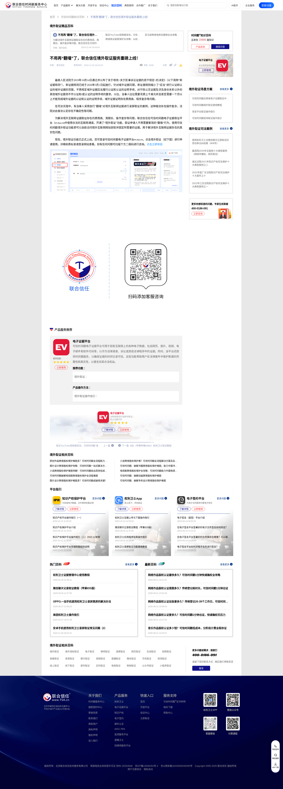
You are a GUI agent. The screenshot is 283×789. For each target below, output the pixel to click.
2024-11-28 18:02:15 (62, 633)
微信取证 (131, 658)
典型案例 (129, 5)
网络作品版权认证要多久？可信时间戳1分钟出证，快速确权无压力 (187, 614)
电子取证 (89, 651)
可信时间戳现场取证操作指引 (207, 118)
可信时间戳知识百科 (73, 17)
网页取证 (136, 651)
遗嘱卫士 (119, 740)
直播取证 (116, 658)
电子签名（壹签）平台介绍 (191, 517)
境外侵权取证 (72, 651)
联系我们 (93, 718)
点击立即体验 (154, 144)
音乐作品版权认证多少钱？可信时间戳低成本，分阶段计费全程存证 (187, 628)
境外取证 (54, 651)
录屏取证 (120, 651)
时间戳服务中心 (96, 701)
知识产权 (119, 712)
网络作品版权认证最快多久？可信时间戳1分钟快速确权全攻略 (184, 575)
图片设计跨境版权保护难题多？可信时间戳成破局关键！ (78, 480)
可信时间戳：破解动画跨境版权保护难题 (140, 475)
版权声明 (93, 735)
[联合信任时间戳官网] (26, 5)
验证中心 (104, 5)
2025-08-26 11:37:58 (62, 593)
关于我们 (152, 5)
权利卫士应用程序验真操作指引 (131, 537)
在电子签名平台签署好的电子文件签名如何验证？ (202, 527)
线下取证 (69, 665)
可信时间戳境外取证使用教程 (207, 105)
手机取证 (146, 658)
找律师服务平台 (122, 745)
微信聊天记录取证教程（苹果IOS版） (134, 527)
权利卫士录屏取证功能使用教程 (131, 546)
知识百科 (116, 5)
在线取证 (151, 651)
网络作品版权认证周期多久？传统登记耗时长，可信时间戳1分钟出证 (188, 588)
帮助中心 (168, 712)
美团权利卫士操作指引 (66, 614)
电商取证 (116, 665)
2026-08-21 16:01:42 (157, 580)
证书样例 (174, 701)
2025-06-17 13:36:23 (62, 606)
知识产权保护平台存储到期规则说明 (71, 546)
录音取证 (69, 658)
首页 (56, 5)
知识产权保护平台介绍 (64, 527)
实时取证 (100, 665)
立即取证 (145, 718)
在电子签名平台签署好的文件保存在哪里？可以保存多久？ (203, 537)
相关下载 (168, 707)
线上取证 (54, 665)
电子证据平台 (121, 707)
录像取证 (54, 658)
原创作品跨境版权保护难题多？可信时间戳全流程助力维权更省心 (79, 461)
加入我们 (93, 740)
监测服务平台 (121, 734)
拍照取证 (166, 651)
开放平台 (92, 5)
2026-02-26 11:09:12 (62, 580)
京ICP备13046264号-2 (146, 766)
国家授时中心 (95, 707)
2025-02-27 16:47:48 (62, 620)
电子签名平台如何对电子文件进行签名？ (197, 546)
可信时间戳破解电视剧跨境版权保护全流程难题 (74, 475)
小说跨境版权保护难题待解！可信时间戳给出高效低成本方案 (79, 470)
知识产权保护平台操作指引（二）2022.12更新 (76, 537)
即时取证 (85, 665)
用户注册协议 (134, 769)
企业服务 (250, 5)
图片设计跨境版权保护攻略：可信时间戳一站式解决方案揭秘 (79, 465)
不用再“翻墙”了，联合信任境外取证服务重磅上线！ (120, 17)
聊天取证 (85, 658)
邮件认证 (119, 724)
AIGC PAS (119, 729)
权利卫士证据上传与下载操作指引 (132, 517)
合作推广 (140, 5)
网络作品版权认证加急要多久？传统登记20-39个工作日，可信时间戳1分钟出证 (189, 601)
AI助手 (234, 5)
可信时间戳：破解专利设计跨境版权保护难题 (143, 480)
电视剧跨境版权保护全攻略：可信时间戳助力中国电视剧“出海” (149, 470)
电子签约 (119, 718)
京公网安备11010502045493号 (176, 766)
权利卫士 (119, 701)
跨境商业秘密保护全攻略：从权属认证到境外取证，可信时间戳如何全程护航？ (123, 39)
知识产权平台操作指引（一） (68, 517)
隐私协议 (148, 769)
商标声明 (93, 729)
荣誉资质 (93, 712)
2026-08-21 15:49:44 (157, 606)
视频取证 (100, 658)
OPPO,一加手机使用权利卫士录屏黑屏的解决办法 (82, 601)
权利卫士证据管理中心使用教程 (71, 575)
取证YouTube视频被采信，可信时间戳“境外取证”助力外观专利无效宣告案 (123, 34)
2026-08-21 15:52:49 (157, 593)
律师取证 (105, 651)
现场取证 (162, 658)
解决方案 (80, 5)
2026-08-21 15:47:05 (157, 620)
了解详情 (108, 429)
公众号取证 (148, 665)
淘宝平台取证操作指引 (203, 111)
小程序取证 (165, 665)
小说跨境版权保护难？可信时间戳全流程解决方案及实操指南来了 (149, 461)
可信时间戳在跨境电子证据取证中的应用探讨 (211, 98)
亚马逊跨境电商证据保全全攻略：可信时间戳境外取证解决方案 (163, 34)
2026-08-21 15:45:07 (157, 633)
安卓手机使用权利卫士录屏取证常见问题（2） (80, 628)
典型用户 (93, 724)
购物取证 (131, 665)
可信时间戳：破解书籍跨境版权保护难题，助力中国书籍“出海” (149, 465)
